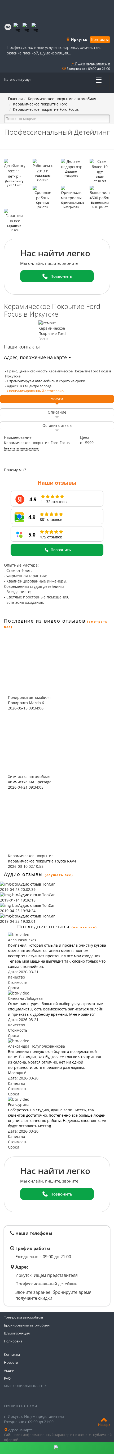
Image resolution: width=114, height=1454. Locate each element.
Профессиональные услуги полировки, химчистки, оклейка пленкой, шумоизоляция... (53, 50)
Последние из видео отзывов (44, 621)
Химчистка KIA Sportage (29, 781)
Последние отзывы (43, 926)
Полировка (13, 1341)
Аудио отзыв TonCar (36, 884)
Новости (11, 1362)
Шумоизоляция (17, 1333)
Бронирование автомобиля (27, 1325)
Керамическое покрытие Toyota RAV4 (42, 861)
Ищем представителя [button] (92, 63)
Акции (9, 1370)
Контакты (100, 39)
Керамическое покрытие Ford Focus (46, 109)
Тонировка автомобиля (23, 1317)
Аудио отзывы (23, 874)
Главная (15, 98)
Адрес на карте (20, 1429)
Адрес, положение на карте (36, 357)
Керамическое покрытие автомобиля (62, 98)
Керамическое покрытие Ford (40, 104)
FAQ (7, 1378)
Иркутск (78, 39)
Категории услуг (17, 79)
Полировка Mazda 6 (26, 702)
